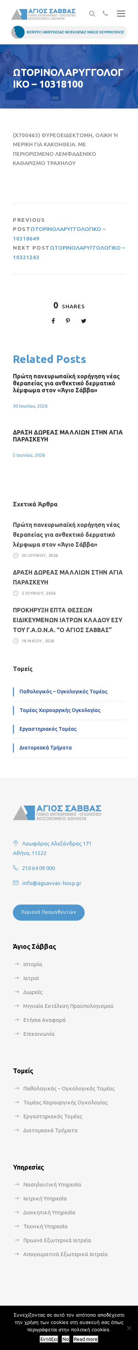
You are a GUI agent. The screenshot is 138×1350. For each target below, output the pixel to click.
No (66, 1339)
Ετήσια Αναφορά (44, 1020)
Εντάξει (48, 1339)
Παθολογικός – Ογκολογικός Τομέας (63, 691)
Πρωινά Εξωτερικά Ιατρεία (57, 1240)
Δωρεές (33, 992)
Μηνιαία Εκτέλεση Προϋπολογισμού (68, 1006)
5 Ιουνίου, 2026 (29, 455)
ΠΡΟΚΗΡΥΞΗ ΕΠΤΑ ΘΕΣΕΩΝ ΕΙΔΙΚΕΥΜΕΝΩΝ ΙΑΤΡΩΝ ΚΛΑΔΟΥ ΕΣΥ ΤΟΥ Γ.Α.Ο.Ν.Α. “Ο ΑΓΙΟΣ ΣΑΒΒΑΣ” (67, 620)
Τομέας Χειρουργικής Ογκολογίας (60, 710)
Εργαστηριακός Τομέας (48, 729)
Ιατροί (31, 978)
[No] (128, 1328)
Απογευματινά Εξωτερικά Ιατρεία (65, 1254)
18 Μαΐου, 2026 (38, 640)
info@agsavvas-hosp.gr (51, 883)
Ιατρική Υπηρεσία (45, 1198)
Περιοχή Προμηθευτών (48, 912)
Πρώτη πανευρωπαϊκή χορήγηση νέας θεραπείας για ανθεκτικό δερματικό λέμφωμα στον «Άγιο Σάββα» (66, 383)
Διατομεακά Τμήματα (46, 748)
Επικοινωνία (39, 1034)
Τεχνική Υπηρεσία (45, 1226)
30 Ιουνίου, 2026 (30, 405)
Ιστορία (32, 964)
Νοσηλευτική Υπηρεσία (52, 1184)
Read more (86, 1339)
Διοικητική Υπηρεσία (49, 1212)
